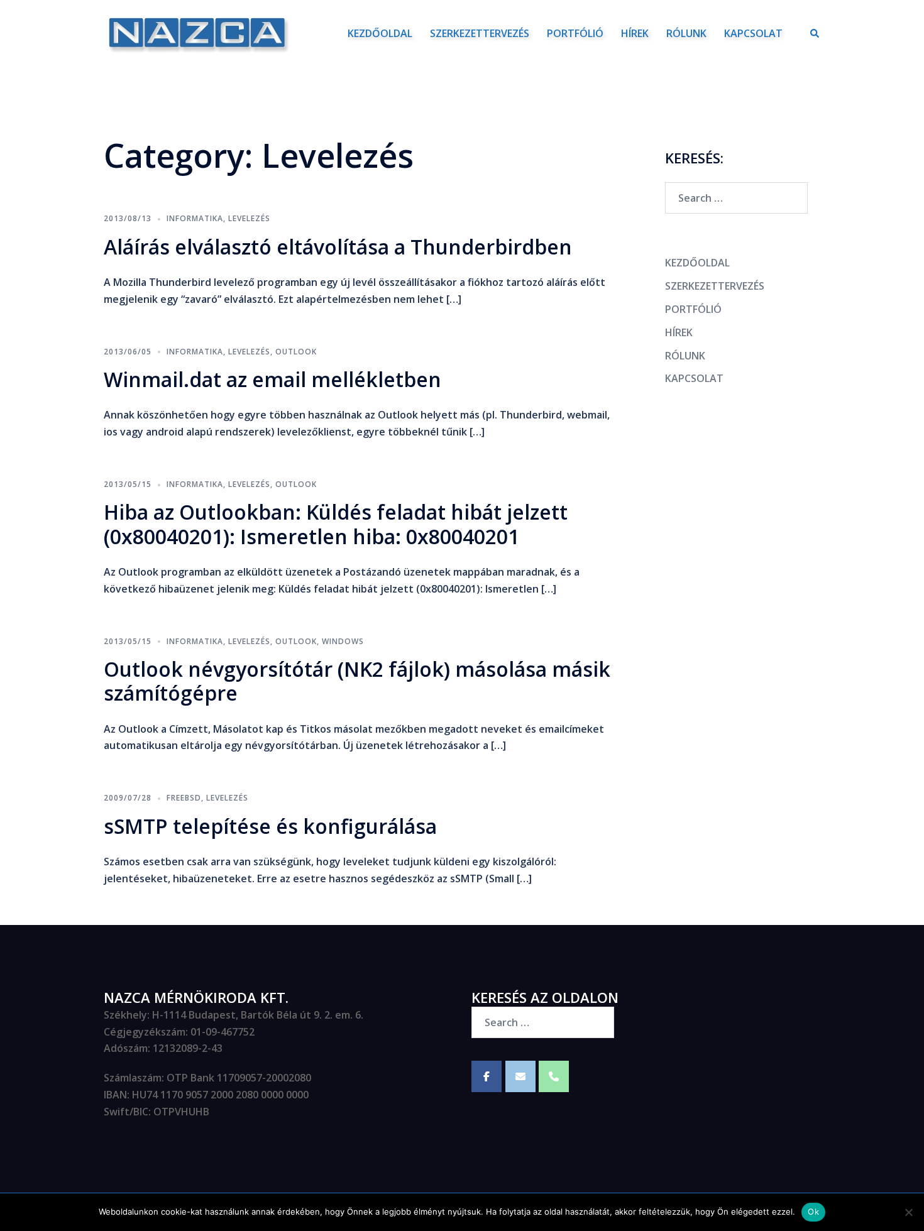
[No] (908, 1212)
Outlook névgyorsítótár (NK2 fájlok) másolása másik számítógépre (357, 680)
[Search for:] (736, 198)
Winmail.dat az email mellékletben (272, 379)
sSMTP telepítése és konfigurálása (270, 826)
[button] (815, 33)
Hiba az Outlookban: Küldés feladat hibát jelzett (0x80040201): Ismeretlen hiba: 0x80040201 (336, 523)
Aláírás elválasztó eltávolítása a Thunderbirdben (338, 246)
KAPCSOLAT (753, 33)
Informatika (195, 218)
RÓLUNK (686, 33)
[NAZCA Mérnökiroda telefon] (554, 1076)
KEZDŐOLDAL (380, 33)
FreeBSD (184, 797)
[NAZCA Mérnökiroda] (197, 32)
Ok (813, 1211)
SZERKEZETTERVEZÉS (479, 33)
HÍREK (635, 33)
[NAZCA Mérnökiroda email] (520, 1076)
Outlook (296, 351)
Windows (343, 641)
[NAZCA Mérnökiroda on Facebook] (486, 1076)
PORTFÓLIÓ (575, 33)
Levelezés (249, 218)
